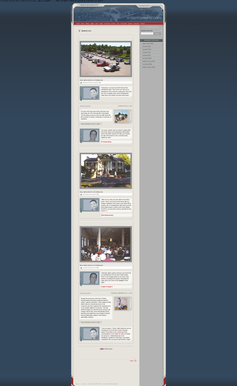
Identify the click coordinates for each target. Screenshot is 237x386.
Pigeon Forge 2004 (148, 43)
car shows (107, 23)
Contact (84, 384)
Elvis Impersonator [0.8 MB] (91, 194)
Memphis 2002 (147, 49)
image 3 (109, 286)
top (135, 360)
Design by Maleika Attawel (110, 384)
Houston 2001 (147, 52)
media (101, 23)
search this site (147, 30)
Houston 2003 (147, 46)
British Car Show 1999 (149, 61)
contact (142, 23)
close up (121, 332)
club (118, 23)
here (114, 91)
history (87, 23)
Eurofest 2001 (147, 55)
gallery (92, 23)
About (77, 384)
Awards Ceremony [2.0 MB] (91, 267)
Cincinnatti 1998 (147, 64)
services (113, 23)
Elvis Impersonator (107, 215)
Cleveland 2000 (147, 58)
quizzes (130, 23)
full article (91, 124)
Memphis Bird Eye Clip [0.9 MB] (92, 82)
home (78, 23)
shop (96, 23)
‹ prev (102, 349)
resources (136, 23)
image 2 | (104, 286)
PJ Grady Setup (106, 142)
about (82, 23)
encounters (123, 23)
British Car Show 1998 (149, 67)
